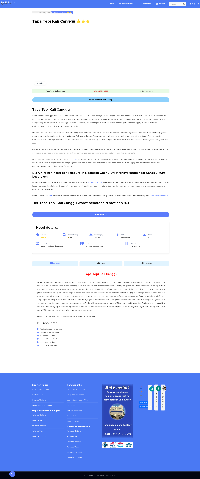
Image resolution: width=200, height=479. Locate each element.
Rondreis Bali (72, 436)
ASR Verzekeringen (74, 410)
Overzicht (57, 263)
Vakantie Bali (37, 420)
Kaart (103, 263)
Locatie (89, 243)
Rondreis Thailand (74, 431)
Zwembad (152, 235)
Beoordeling (73, 235)
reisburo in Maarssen (159, 196)
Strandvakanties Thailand (42, 405)
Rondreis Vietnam (74, 447)
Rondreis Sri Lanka (74, 457)
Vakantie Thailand (39, 415)
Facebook (71, 405)
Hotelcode (134, 243)
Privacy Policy (72, 416)
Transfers (148, 263)
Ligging (44, 243)
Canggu (74, 159)
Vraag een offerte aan (75, 395)
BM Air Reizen (8, 2)
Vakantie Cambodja (39, 436)
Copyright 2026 (73, 421)
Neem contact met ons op (77, 389)
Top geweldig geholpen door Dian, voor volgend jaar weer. (156, 400)
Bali (50, 196)
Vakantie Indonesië (39, 426)
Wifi (122, 235)
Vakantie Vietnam (39, 431)
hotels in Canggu (95, 182)
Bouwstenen (37, 395)
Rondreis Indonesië (75, 442)
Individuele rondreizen (41, 389)
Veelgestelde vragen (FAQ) (77, 400)
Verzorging (98, 235)
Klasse (43, 235)
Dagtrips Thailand (39, 400)
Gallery (41, 83)
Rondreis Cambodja (75, 452)
